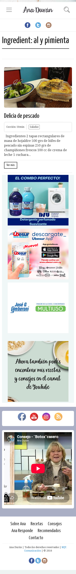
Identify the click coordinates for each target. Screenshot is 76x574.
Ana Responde (22, 530)
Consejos (55, 524)
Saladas (34, 126)
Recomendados (49, 530)
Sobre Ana (18, 524)
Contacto (36, 538)
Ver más (10, 165)
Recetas (37, 524)
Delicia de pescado (21, 116)
